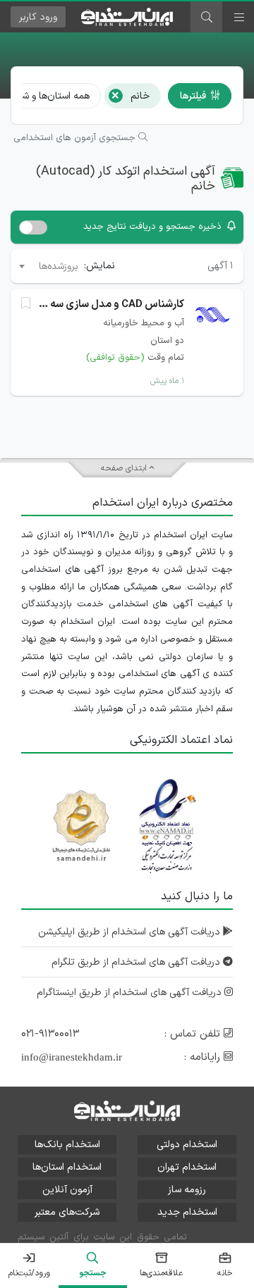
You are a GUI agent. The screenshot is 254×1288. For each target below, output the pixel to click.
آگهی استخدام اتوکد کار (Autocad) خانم (125, 179)
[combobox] (47, 266)
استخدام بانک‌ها (67, 1144)
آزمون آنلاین (67, 1189)
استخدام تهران (187, 1167)
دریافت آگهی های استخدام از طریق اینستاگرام (130, 992)
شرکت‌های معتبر (67, 1212)
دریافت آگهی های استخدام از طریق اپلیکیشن (130, 932)
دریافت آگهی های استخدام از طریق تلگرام (137, 962)
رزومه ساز (187, 1189)
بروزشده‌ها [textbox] (58, 266)
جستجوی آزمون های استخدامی (75, 138)
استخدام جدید (187, 1212)
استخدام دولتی (187, 1144)
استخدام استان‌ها (67, 1167)
